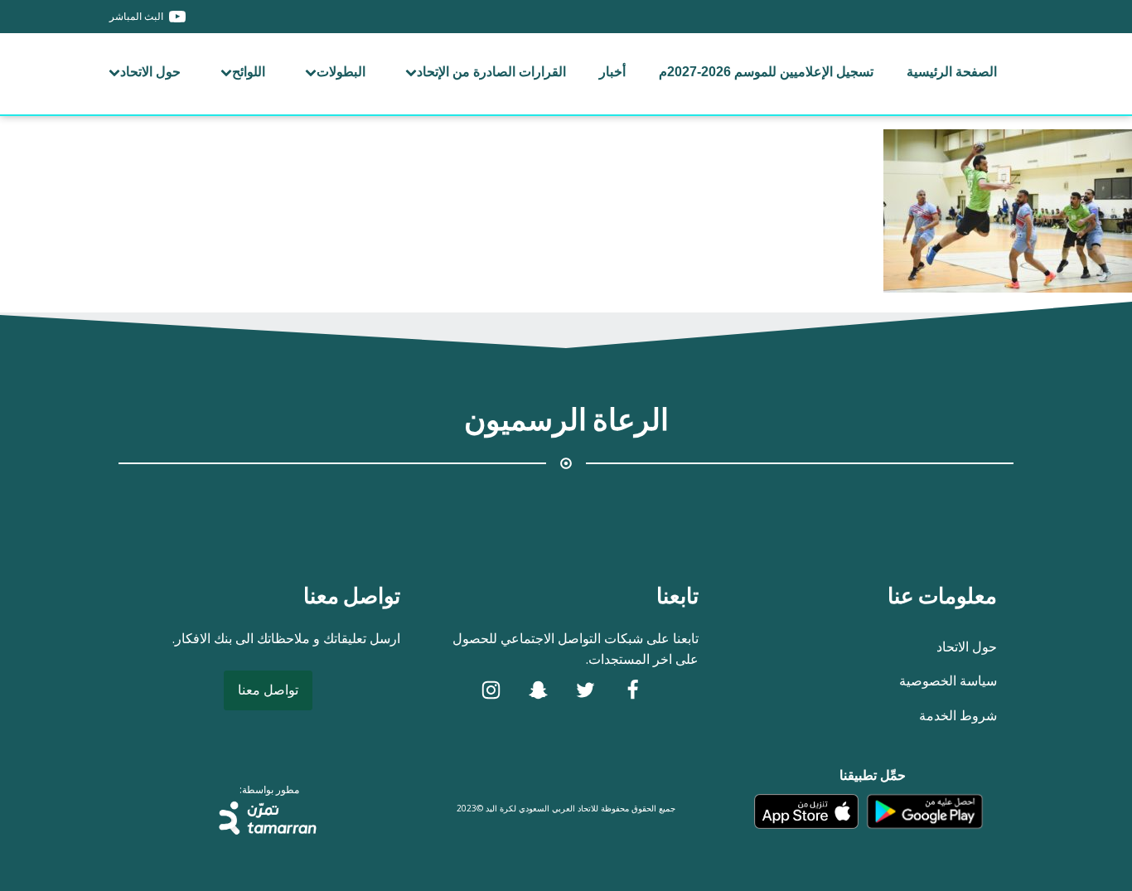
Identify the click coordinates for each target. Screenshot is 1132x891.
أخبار (612, 72)
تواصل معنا (268, 689)
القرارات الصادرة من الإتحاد (491, 72)
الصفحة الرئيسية (952, 72)
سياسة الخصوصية (948, 680)
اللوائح (248, 72)
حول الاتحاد (150, 72)
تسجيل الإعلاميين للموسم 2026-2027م (766, 72)
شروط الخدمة (958, 715)
